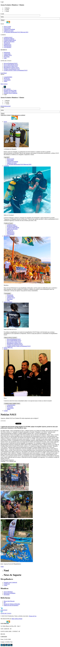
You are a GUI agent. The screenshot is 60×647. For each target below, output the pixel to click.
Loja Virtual (4, 73)
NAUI (5, 121)
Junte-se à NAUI (8, 302)
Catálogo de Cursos (8, 30)
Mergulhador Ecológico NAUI (11, 67)
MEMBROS (7, 236)
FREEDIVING (7, 45)
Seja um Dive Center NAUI (11, 66)
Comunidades (7, 79)
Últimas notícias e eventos (10, 337)
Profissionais (7, 52)
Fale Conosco (4, 84)
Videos (5, 81)
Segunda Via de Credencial (10, 93)
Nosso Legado (7, 26)
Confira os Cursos (8, 223)
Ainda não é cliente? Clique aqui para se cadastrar (13, 115)
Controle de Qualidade (9, 29)
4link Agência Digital (17, 618)
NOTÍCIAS (7, 78)
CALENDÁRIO (8, 77)
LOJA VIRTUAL (8, 347)
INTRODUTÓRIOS (9, 38)
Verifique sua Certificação (10, 91)
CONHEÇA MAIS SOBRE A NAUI (12, 403)
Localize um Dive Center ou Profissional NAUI (15, 70)
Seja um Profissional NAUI (10, 63)
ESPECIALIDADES (9, 41)
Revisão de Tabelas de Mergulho (12, 604)
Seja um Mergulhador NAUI (11, 64)
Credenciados (7, 54)
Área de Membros (8, 591)
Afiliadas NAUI (8, 55)
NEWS (5, 349)
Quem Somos (7, 28)
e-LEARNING (7, 47)
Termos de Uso (32, 616)
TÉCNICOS (7, 43)
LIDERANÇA (7, 44)
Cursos (5, 585)
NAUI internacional (5, 106)
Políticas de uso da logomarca (11, 605)
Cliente (7, 11)
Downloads (6, 56)
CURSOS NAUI (8, 37)
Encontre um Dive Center (10, 90)
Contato (6, 410)
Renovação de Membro (9, 593)
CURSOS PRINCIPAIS (10, 40)
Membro (7, 8)
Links (5, 58)
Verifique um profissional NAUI (12, 69)
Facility (7, 9)
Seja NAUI (6, 157)
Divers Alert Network (9, 601)
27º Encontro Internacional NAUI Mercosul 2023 (16, 32)
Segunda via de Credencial (10, 582)
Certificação (7, 583)
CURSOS (6, 165)
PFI (5, 602)
